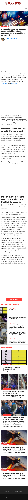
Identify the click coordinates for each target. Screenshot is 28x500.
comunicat (4, 83)
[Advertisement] (14, 57)
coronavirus (18, 295)
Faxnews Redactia (12, 38)
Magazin (16, 491)
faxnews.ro (14, 83)
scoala (23, 295)
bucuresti (12, 295)
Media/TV (10, 491)
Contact (21, 491)
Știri (6, 491)
